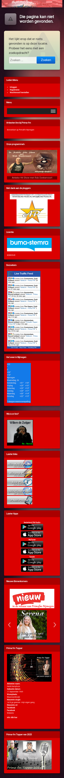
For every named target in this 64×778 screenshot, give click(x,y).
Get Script (14, 347)
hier (15, 717)
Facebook (11, 710)
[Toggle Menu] (53, 111)
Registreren (14, 90)
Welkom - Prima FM (28, 280)
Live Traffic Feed (23, 273)
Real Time (22, 347)
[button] (9, 625)
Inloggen (13, 87)
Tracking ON (32, 347)
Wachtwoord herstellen (19, 92)
